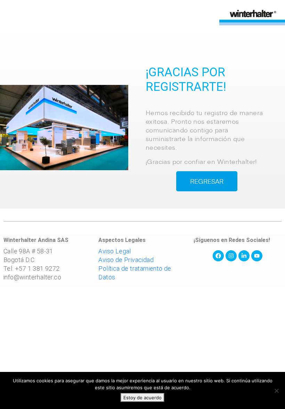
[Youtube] (256, 255)
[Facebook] (218, 255)
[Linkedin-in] (244, 255)
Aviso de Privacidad (126, 259)
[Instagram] (231, 255)
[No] (276, 390)
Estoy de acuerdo (142, 397)
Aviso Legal (114, 251)
